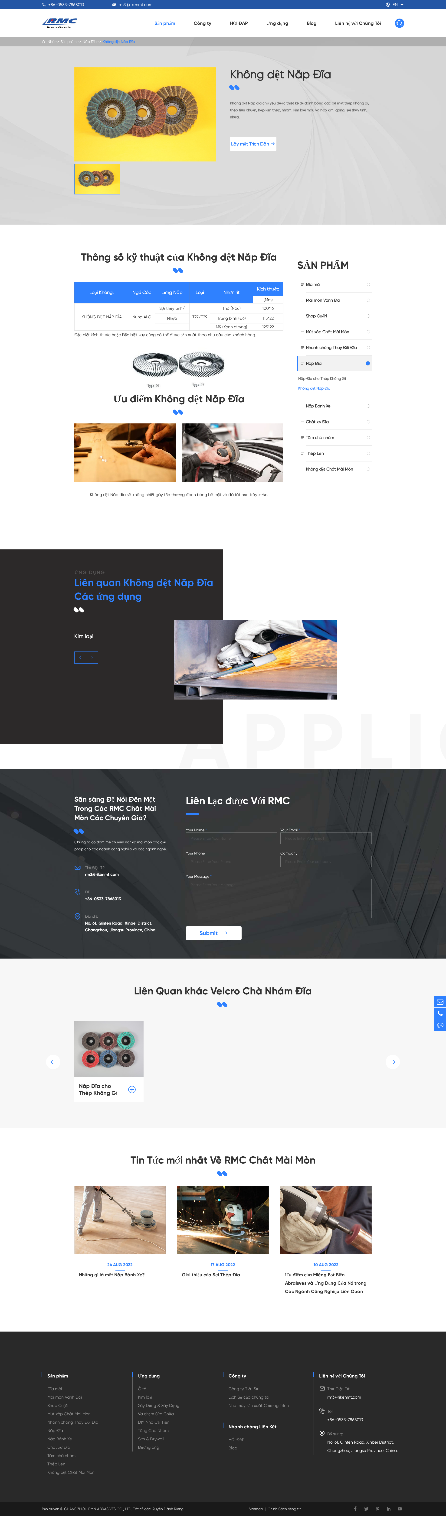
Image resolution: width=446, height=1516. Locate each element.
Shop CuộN (316, 315)
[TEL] (440, 1013)
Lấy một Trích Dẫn (253, 144)
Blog (312, 23)
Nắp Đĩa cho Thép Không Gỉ (322, 378)
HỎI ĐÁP (239, 23)
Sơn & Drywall (151, 1438)
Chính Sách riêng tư (284, 1509)
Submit (214, 933)
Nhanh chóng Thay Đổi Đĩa (331, 347)
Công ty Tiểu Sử (243, 1388)
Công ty (202, 23)
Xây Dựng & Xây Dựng (158, 1405)
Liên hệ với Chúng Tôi (358, 23)
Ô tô (142, 1388)
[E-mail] (440, 1001)
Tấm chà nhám (320, 437)
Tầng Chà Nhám (153, 1430)
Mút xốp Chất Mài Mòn (327, 331)
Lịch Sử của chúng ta (249, 1397)
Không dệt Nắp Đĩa (119, 41)
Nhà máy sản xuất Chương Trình (259, 1405)
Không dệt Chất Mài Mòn (329, 469)
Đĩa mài (313, 284)
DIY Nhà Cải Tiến (154, 1422)
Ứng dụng (277, 23)
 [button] (392, 1061)
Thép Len (315, 453)
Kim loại (145, 1397)
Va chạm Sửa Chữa (156, 1413)
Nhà (51, 41)
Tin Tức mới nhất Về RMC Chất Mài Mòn (223, 1160)
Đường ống (148, 1447)
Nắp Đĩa (90, 41)
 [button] (80, 657)
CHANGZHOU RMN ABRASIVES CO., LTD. (97, 1509)
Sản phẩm (164, 23)
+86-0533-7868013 (66, 4)
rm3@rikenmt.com (135, 4)
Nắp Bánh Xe (318, 405)
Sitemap (256, 1509)
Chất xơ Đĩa (317, 421)
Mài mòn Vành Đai (323, 300)
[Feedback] (440, 1025)
